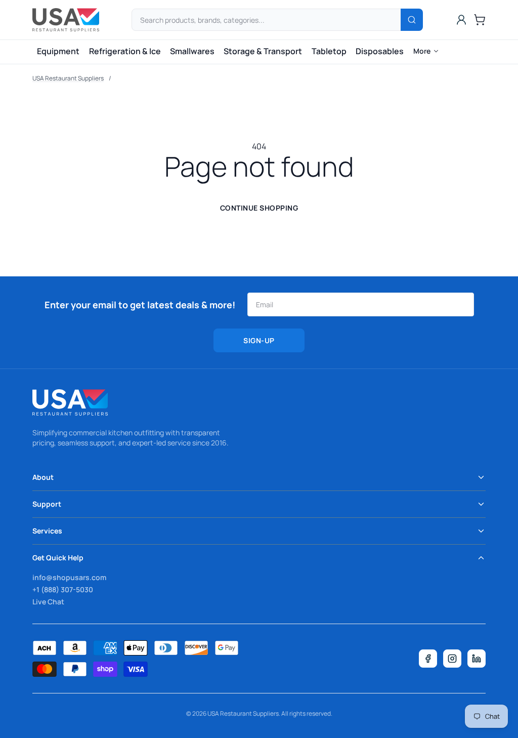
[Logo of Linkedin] (476, 658)
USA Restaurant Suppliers (68, 78)
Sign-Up (259, 340)
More (421, 51)
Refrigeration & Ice (125, 51)
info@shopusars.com (69, 577)
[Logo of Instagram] (452, 658)
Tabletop (329, 51)
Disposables (380, 51)
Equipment (58, 51)
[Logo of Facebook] (428, 658)
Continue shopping (259, 208)
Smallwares (192, 51)
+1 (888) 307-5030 (62, 589)
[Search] (412, 20)
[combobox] (277, 20)
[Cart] (479, 20)
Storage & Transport (263, 51)
